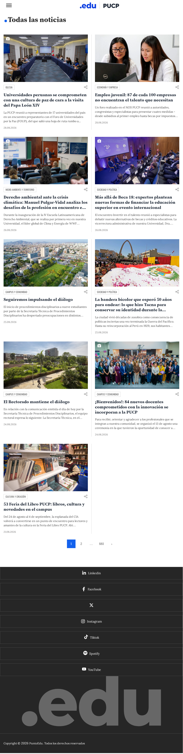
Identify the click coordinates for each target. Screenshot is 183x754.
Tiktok (94, 637)
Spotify (94, 653)
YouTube (94, 670)
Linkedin (94, 573)
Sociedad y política (107, 189)
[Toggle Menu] (9, 5)
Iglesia (9, 87)
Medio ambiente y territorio (20, 189)
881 (101, 544)
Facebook (94, 589)
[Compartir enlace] (86, 87)
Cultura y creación (16, 496)
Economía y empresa (107, 87)
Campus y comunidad (16, 292)
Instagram (94, 621)
